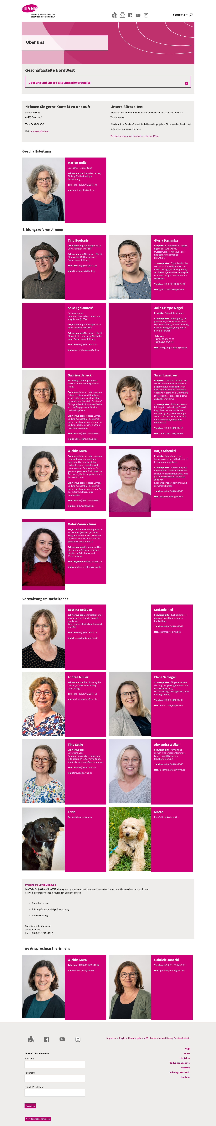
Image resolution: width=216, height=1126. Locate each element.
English (123, 1038)
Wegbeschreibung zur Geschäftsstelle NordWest (134, 135)
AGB (146, 1038)
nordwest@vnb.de (39, 131)
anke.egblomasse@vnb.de (86, 349)
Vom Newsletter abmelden (38, 1118)
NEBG (187, 1053)
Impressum (112, 1038)
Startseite (179, 15)
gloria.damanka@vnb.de (171, 289)
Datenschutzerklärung (161, 1038)
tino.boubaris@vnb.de (84, 270)
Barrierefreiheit (182, 1038)
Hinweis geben (135, 1038)
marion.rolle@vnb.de (83, 190)
